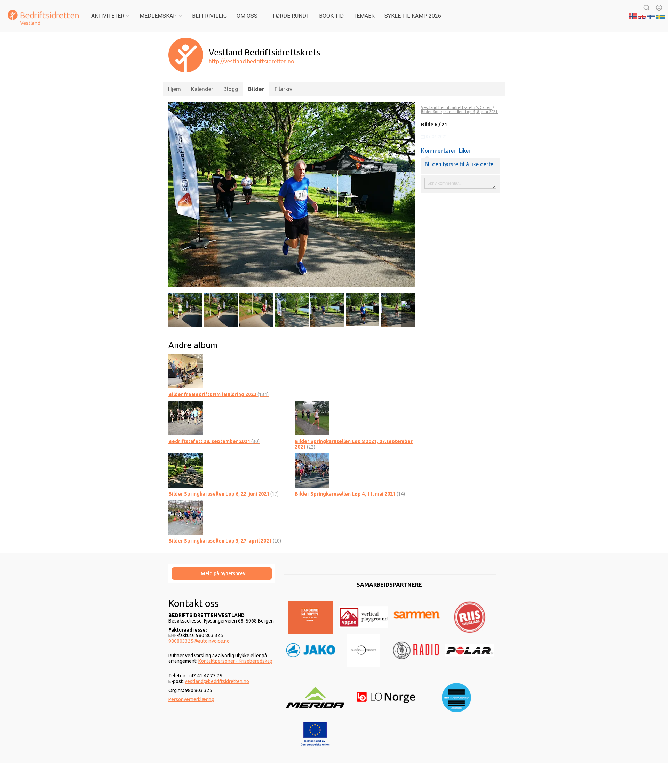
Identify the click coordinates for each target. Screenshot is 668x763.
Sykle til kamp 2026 (412, 16)
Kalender (202, 89)
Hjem (174, 89)
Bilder (256, 89)
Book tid (331, 16)
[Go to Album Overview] (185, 370)
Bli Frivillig (209, 16)
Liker (465, 150)
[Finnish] (651, 16)
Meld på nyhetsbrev (223, 573)
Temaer (364, 16)
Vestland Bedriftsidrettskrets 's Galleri (456, 107)
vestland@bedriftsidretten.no (217, 681)
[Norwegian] (633, 16)
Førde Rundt (291, 16)
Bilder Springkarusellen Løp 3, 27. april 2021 (224, 541)
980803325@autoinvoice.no (199, 641)
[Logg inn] (659, 7)
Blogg (230, 89)
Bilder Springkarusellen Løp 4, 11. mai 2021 (350, 494)
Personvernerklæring (191, 699)
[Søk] (646, 7)
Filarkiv (283, 89)
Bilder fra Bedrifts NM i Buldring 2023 (218, 394)
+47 (192, 675)
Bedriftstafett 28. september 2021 (214, 441)
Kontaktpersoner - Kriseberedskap (235, 661)
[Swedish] (660, 16)
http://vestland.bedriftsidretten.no (251, 61)
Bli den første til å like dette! (459, 164)
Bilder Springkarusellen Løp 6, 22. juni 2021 (223, 494)
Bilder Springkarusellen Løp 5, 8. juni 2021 (459, 112)
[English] (642, 16)
